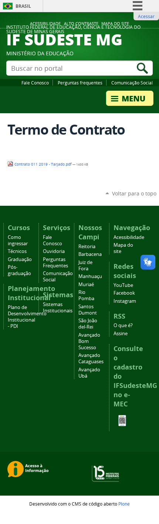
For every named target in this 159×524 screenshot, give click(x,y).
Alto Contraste (81, 23)
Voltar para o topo (134, 193)
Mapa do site (115, 23)
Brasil (23, 6)
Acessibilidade (45, 23)
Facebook (124, 293)
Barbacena (90, 254)
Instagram (125, 301)
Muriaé (86, 284)
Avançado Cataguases (91, 358)
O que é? (123, 325)
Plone (124, 504)
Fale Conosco (35, 83)
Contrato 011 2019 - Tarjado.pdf (42, 164)
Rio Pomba (86, 295)
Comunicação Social (132, 83)
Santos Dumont (87, 309)
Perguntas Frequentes (55, 262)
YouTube (123, 285)
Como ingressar (18, 240)
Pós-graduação (19, 270)
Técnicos (17, 251)
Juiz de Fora (85, 265)
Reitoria (86, 246)
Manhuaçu (90, 276)
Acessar (146, 16)
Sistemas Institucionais (57, 307)
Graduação (20, 259)
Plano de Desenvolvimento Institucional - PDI (27, 316)
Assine (121, 333)
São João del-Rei (87, 323)
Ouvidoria (54, 251)
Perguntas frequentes (80, 83)
